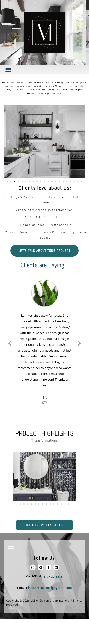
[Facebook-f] (48, 567)
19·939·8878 (54, 576)
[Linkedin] (56, 567)
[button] (8, 69)
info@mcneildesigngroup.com (50, 588)
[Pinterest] (40, 567)
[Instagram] (33, 567)
